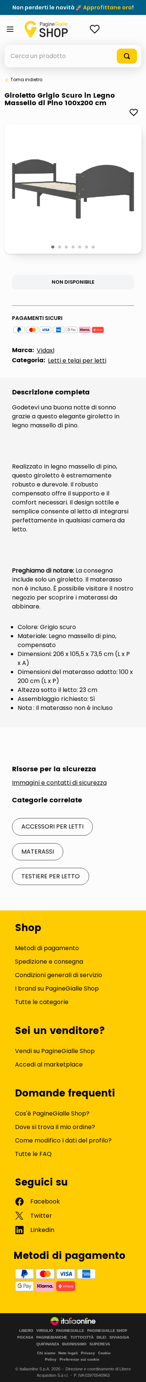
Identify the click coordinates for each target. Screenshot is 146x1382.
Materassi (37, 851)
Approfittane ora (107, 7)
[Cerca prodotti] (127, 56)
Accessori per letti (52, 826)
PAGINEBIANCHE (51, 1337)
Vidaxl (45, 350)
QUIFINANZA (47, 1344)
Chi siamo (46, 1353)
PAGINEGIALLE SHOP (107, 1331)
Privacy (88, 1353)
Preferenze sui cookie (80, 1359)
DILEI (101, 1337)
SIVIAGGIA (119, 1337)
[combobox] (73, 56)
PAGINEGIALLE (70, 1331)
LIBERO (26, 1331)
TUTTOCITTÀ (82, 1337)
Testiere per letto (50, 876)
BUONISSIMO (74, 1344)
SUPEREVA (99, 1344)
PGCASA (25, 1337)
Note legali (68, 1353)
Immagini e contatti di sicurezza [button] (59, 783)
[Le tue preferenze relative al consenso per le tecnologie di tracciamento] (133, 1369)
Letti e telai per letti (77, 360)
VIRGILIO (44, 1331)
